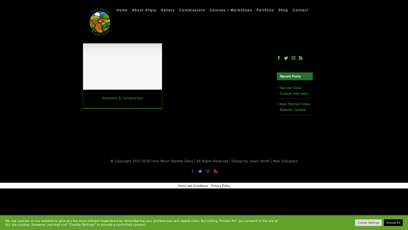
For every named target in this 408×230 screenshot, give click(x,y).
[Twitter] (286, 58)
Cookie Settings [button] (368, 222)
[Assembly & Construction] (122, 75)
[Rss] (301, 58)
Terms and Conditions (193, 185)
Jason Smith (259, 161)
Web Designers (285, 161)
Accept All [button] (393, 222)
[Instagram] (293, 58)
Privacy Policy (220, 185)
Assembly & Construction (122, 98)
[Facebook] (279, 58)
